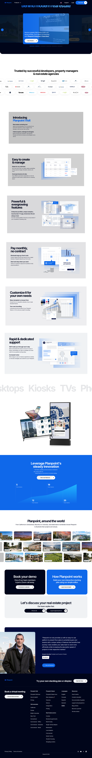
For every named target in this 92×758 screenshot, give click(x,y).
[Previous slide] (2, 29)
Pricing (32, 700)
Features (48, 700)
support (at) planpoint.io (78, 703)
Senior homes (49, 736)
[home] (8, 3)
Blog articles (75, 705)
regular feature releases (50, 471)
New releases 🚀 (50, 697)
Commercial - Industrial (36, 724)
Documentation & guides (78, 700)
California (32, 707)
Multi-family (49, 721)
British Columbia (34, 713)
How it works (75, 694)
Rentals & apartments (51, 719)
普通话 (63, 705)
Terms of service (17, 751)
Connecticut (33, 719)
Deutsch (64, 703)
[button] (17, 2)
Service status (75, 711)
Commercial (49, 733)
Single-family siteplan (51, 724)
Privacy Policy (8, 751)
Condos (48, 716)
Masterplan (49, 727)
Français (64, 697)
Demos (48, 703)
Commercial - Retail (35, 727)
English (63, 694)
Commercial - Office (35, 721)
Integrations (49, 705)
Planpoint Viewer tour (51, 694)
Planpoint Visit (21, 120)
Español (64, 700)
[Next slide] (89, 29)
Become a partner (76, 708)
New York (33, 716)
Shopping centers (50, 742)
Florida (32, 710)
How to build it (34, 697)
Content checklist (76, 697)
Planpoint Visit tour (35, 694)
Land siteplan (49, 730)
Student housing (50, 739)
